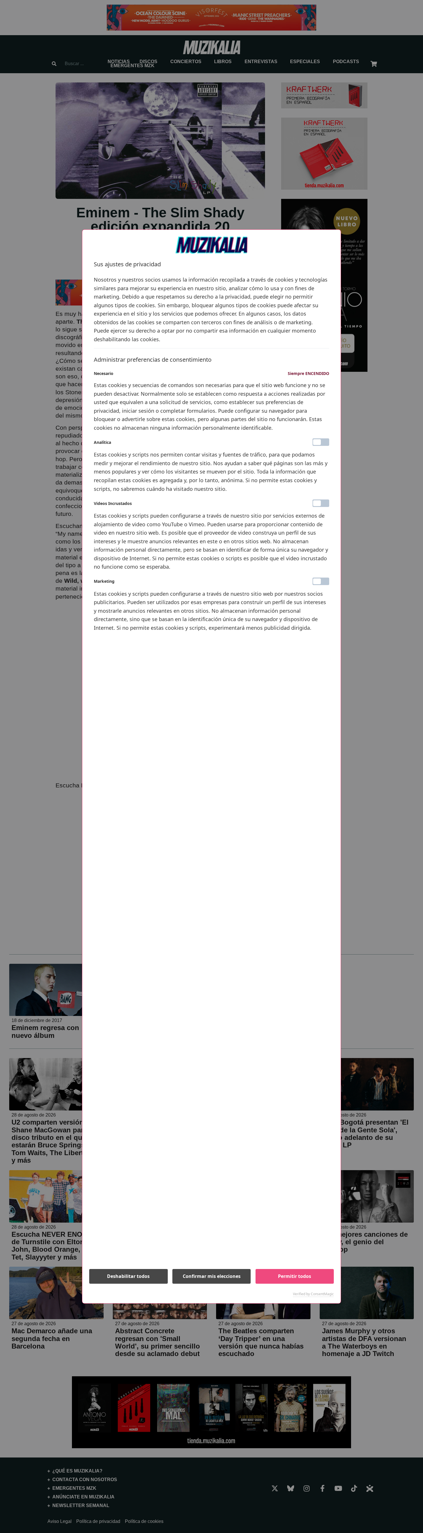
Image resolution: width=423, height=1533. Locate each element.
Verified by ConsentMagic (313, 1294)
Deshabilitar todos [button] (128, 1276)
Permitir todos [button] (294, 1276)
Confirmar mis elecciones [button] (212, 1276)
